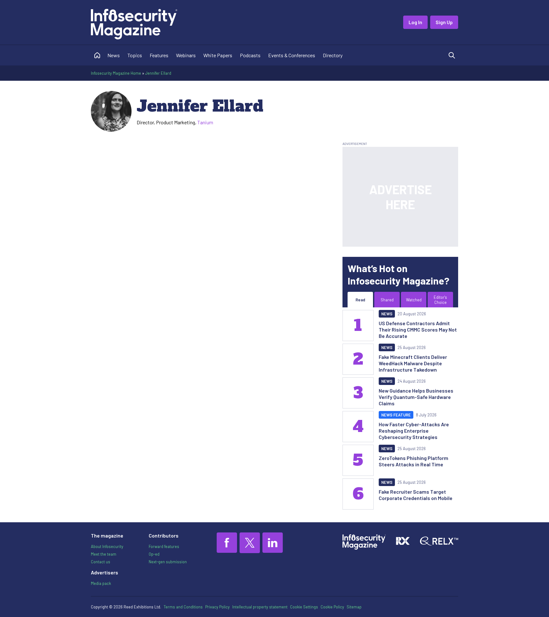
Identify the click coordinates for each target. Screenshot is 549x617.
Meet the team (103, 554)
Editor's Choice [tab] (440, 300)
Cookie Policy (332, 606)
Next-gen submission (168, 561)
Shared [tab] (387, 299)
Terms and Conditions (183, 606)
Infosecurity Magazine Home (116, 73)
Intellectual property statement (260, 606)
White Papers (217, 55)
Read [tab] (360, 299)
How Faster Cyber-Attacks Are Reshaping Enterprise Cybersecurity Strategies (414, 430)
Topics (134, 55)
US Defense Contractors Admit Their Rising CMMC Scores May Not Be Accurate (418, 329)
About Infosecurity (107, 546)
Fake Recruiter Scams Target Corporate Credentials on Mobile (415, 495)
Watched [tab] (414, 299)
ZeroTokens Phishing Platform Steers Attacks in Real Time (413, 461)
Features (159, 55)
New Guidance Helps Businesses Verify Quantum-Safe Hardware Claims (416, 396)
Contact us (100, 561)
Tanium (205, 122)
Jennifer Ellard (158, 73)
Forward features (164, 546)
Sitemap (354, 606)
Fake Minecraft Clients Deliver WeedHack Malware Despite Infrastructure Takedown (413, 363)
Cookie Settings (304, 606)
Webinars (186, 55)
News (113, 55)
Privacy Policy (217, 606)
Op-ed (154, 554)
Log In (415, 22)
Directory (332, 55)
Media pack (101, 583)
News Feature (396, 414)
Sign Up (444, 22)
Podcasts (250, 55)
